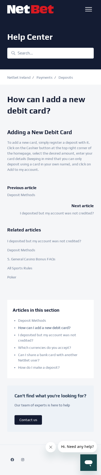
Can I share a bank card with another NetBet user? (47, 357)
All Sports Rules (19, 268)
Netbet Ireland (19, 77)
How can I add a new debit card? (44, 328)
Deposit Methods (21, 195)
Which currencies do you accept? (44, 347)
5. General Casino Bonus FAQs (31, 259)
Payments (45, 77)
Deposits (66, 77)
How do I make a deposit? (39, 367)
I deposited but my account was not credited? (57, 213)
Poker (11, 277)
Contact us (28, 420)
